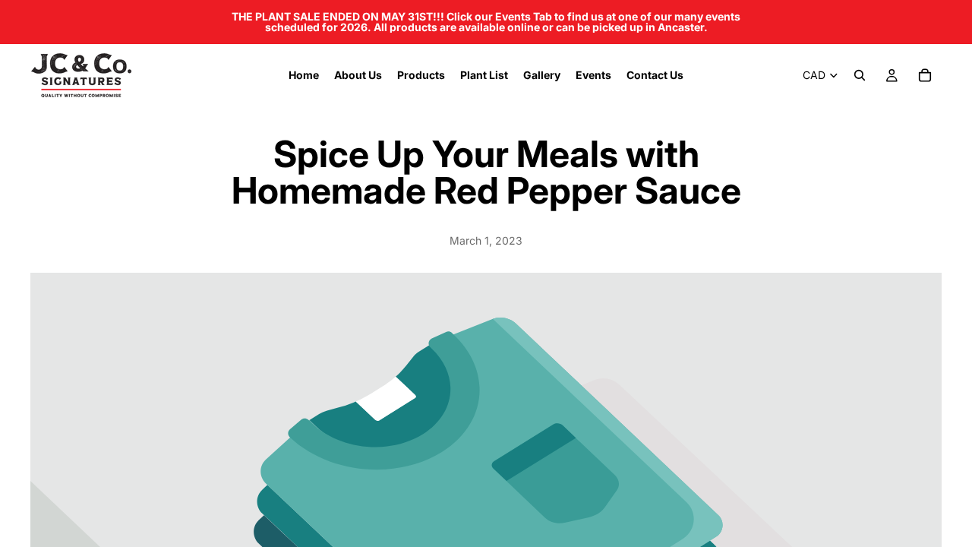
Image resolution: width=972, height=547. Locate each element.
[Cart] (925, 75)
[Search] (859, 75)
